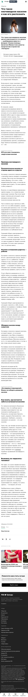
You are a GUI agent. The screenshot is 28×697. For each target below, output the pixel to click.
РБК (2, 595)
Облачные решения (6, 649)
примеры (18, 449)
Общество (3, 6)
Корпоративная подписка (7, 632)
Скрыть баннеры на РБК (7, 628)
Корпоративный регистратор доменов (10, 651)
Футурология (4, 612)
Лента (9, 695)
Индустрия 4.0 (4, 616)
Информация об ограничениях (7, 685)
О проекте (3, 603)
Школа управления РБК (6, 661)
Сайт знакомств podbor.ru (7, 657)
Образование (4, 618)
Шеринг (3, 614)
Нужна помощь (18, 56)
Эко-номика (4, 622)
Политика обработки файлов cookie (8, 689)
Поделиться (23, 695)
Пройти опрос (14, 585)
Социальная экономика (6, 150)
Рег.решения (4, 655)
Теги (7, 527)
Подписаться (15, 695)
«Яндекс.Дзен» (4, 643)
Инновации (3, 620)
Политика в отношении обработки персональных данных (13, 688)
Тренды (6, 1)
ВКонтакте (3, 639)
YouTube (3, 641)
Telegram (3, 637)
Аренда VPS (4, 653)
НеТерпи (4, 71)
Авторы (3, 527)
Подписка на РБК (5, 630)
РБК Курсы (3, 659)
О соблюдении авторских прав (7, 686)
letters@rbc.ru (21, 679)
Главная (4, 695)
